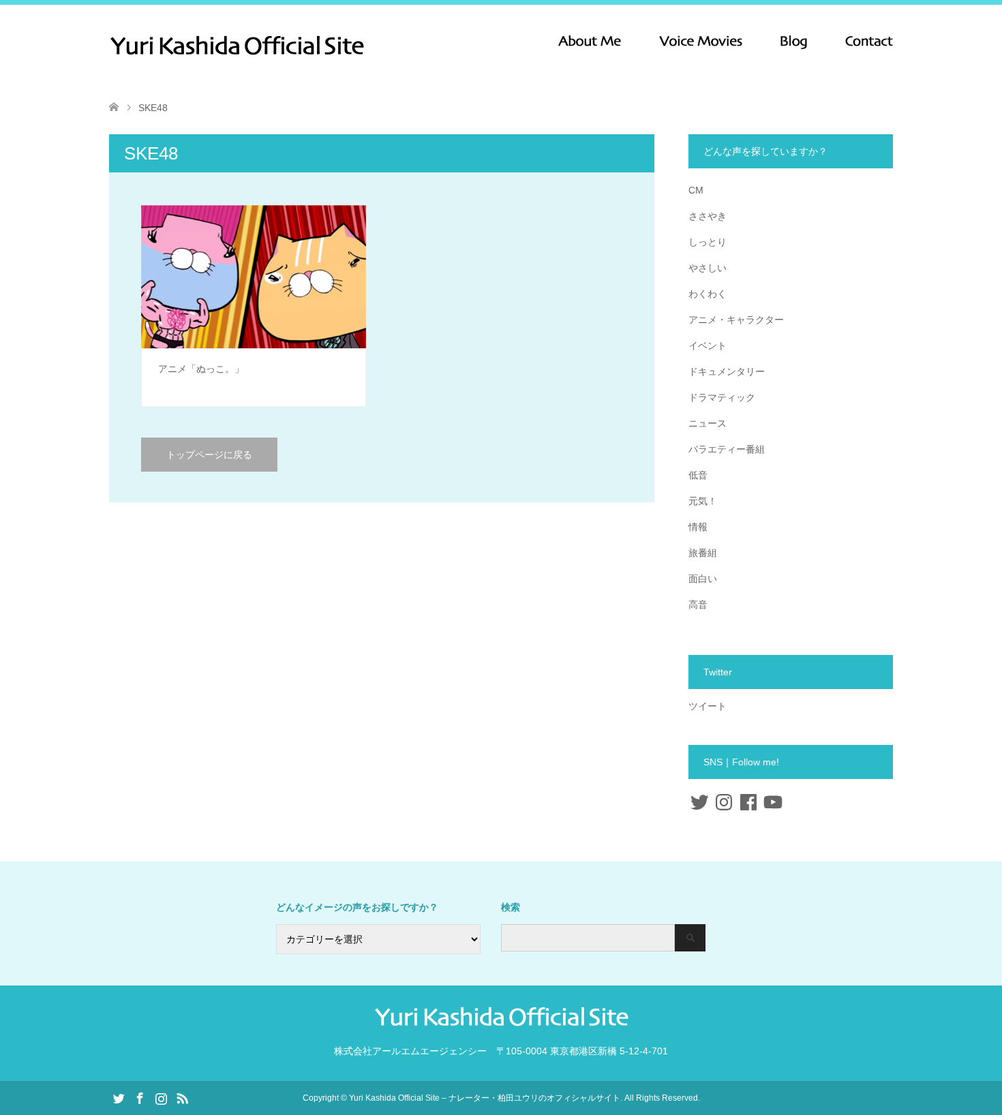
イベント (707, 345)
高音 (698, 604)
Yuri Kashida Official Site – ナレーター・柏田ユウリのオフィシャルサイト (484, 1098)
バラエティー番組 (726, 449)
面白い (702, 578)
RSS (182, 1097)
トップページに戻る (209, 454)
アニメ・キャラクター (736, 319)
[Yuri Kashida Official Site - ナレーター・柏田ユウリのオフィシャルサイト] (364, 45)
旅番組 (702, 552)
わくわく (707, 293)
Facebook (140, 1097)
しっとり (707, 241)
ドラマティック (721, 397)
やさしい (707, 267)
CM (695, 190)
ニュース (707, 423)
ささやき (707, 216)
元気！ (702, 500)
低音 (698, 475)
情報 (698, 526)
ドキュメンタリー (726, 371)
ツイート (707, 706)
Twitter (118, 1097)
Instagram (161, 1097)
